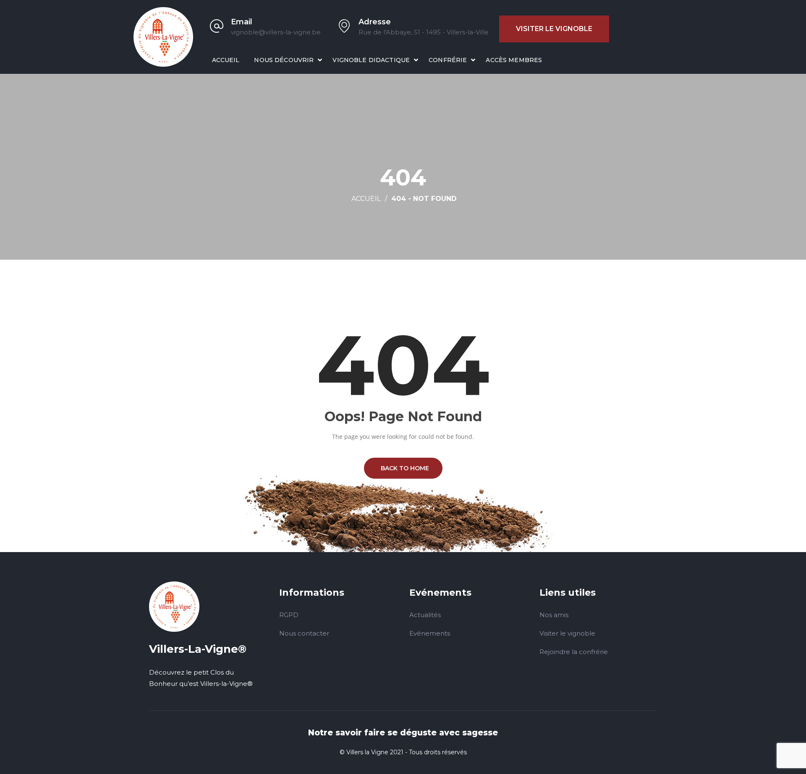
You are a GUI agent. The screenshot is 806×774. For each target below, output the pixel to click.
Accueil (226, 60)
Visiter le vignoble (554, 29)
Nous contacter (304, 633)
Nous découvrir (284, 60)
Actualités (425, 615)
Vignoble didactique (371, 60)
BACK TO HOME (403, 468)
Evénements (429, 633)
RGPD (288, 615)
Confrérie (448, 60)
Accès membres (514, 60)
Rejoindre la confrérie (573, 652)
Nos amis (553, 615)
